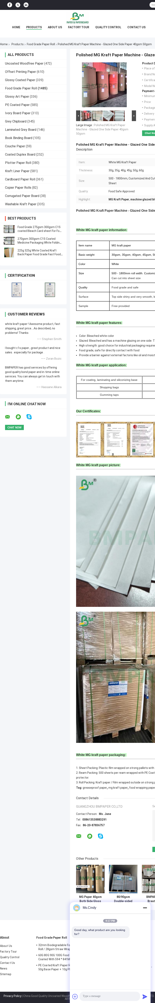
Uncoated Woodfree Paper (24, 63)
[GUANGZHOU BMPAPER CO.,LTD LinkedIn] (26, 4)
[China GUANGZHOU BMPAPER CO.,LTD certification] (16, 289)
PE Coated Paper (17, 105)
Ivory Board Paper (17, 113)
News (3, 968)
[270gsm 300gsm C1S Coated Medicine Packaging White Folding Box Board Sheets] (9, 241)
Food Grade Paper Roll (41, 44)
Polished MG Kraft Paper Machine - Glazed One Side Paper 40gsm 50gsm (102, 129)
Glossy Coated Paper (20, 80)
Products (34, 27)
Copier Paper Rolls (18, 188)
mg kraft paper (118, 787)
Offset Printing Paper (20, 72)
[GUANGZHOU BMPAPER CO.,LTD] (77, 18)
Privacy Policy (12, 996)
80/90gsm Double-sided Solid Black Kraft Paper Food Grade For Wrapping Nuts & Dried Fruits (123, 899)
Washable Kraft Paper (20, 204)
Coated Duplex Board (20, 154)
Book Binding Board (18, 138)
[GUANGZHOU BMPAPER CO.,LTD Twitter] (18, 5)
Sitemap (5, 974)
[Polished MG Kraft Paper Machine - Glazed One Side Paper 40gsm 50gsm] (104, 85)
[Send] (145, 996)
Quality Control (108, 27)
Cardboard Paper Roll (20, 179)
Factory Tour (78, 27)
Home (16, 27)
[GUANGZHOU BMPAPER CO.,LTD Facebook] (9, 4)
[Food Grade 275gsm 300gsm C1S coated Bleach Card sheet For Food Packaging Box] (9, 229)
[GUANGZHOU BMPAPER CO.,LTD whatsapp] (21, 417)
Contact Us (136, 27)
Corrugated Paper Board (22, 196)
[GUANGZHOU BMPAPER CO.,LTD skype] (31, 417)
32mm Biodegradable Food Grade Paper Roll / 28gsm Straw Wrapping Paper (64, 947)
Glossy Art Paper (17, 96)
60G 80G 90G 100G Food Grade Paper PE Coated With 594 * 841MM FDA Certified (64, 957)
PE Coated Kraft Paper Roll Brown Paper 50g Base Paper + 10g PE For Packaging (64, 967)
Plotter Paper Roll (18, 163)
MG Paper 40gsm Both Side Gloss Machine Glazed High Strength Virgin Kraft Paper (90, 899)
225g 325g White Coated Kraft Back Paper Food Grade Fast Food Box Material (39, 254)
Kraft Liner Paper (17, 171)
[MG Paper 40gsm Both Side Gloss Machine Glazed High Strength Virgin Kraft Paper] (90, 879)
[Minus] (144, 907)
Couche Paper (15, 146)
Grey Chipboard (15, 121)
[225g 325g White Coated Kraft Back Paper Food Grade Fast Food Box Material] (9, 252)
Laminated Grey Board (20, 130)
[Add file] (75, 996)
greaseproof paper (95, 787)
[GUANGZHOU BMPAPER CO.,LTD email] (10, 417)
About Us (55, 27)
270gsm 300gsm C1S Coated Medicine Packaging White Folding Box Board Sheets (39, 242)
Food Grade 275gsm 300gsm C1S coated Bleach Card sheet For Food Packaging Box (40, 230)
